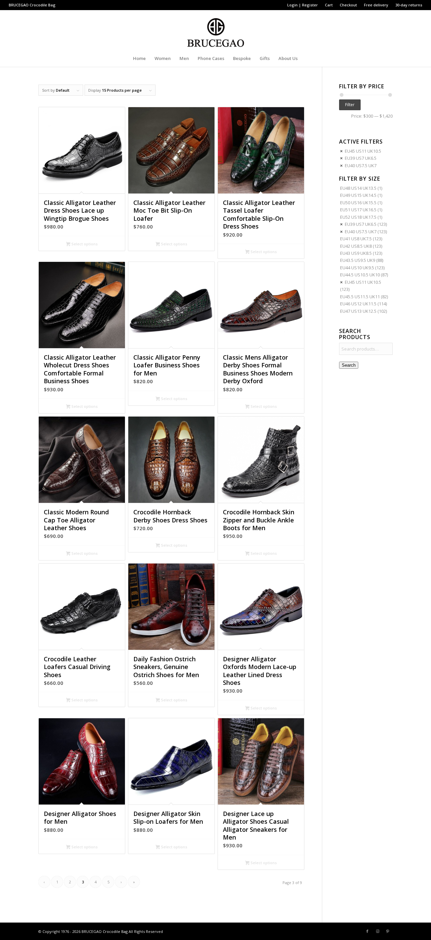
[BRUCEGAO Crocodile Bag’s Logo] (215, 30)
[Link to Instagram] (377, 931)
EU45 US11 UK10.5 (363, 151)
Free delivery (376, 4)
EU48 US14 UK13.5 (358, 188)
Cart (329, 4)
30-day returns (408, 4)
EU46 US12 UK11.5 (358, 304)
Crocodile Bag (43, 4)
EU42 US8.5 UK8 (356, 246)
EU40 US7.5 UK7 (360, 165)
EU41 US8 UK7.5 (356, 239)
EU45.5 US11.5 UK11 (360, 297)
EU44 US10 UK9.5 (357, 268)
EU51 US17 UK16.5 (358, 210)
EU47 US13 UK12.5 (358, 311)
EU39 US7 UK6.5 (360, 158)
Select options (84, 243)
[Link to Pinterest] (388, 931)
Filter (350, 105)
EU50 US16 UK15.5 (358, 203)
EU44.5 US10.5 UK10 (360, 275)
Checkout (348, 4)
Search (349, 365)
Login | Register (302, 4)
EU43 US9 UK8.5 (356, 253)
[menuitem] (303, 5)
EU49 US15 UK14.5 (358, 195)
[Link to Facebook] (367, 931)
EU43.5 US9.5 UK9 (357, 260)
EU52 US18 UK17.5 (358, 217)
